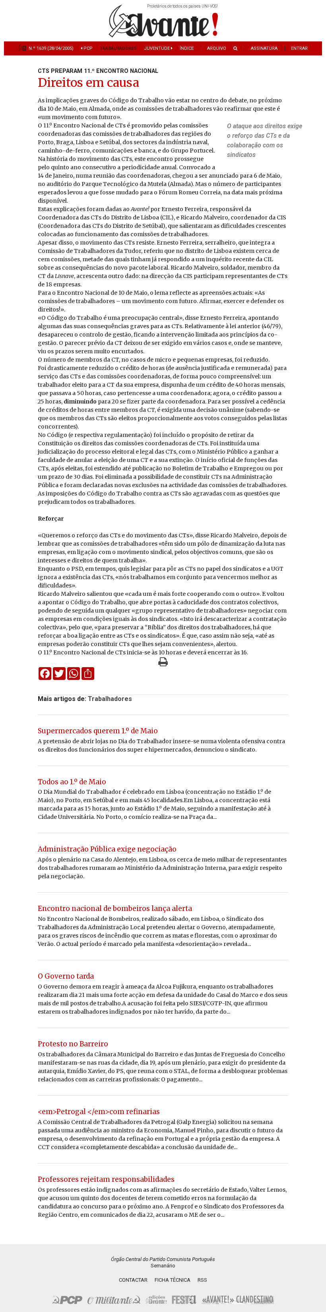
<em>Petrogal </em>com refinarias (99, 1111)
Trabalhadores (118, 48)
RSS (202, 1280)
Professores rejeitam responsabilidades (106, 1179)
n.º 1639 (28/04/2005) (51, 48)
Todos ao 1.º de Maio (72, 781)
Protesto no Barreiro (73, 1044)
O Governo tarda (66, 976)
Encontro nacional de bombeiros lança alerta (115, 908)
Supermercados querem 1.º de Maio (98, 730)
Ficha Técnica (172, 1280)
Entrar (299, 48)
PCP (87, 48)
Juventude (157, 48)
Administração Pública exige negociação (107, 849)
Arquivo (216, 48)
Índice (187, 48)
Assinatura (264, 48)
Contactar (133, 1280)
